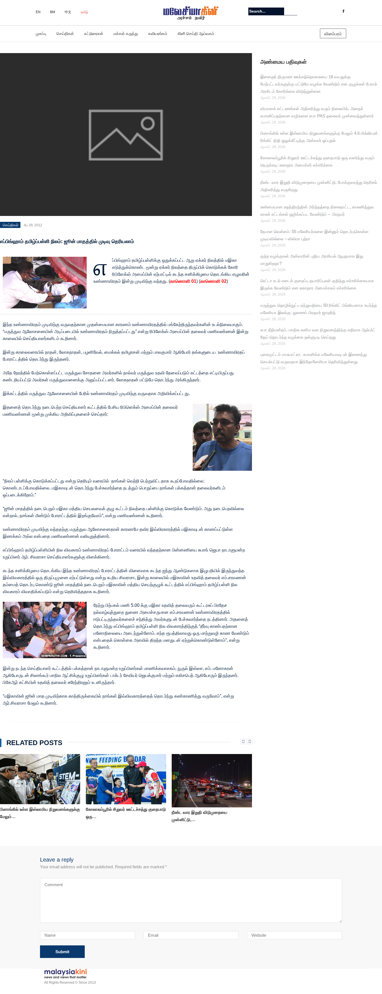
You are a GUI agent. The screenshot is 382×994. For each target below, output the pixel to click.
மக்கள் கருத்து (126, 33)
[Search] (293, 11)
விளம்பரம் (333, 33)
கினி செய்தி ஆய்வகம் (196, 33)
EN (38, 12)
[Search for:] (266, 11)
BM (52, 12)
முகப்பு (41, 33)
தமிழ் (84, 12)
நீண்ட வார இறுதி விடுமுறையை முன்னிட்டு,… (199, 816)
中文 (68, 12)
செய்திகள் (65, 33)
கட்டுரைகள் (93, 33)
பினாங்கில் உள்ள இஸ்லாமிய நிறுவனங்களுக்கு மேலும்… (40, 813)
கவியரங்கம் (157, 33)
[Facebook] (343, 11)
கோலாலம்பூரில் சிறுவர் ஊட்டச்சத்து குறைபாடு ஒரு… (126, 813)
